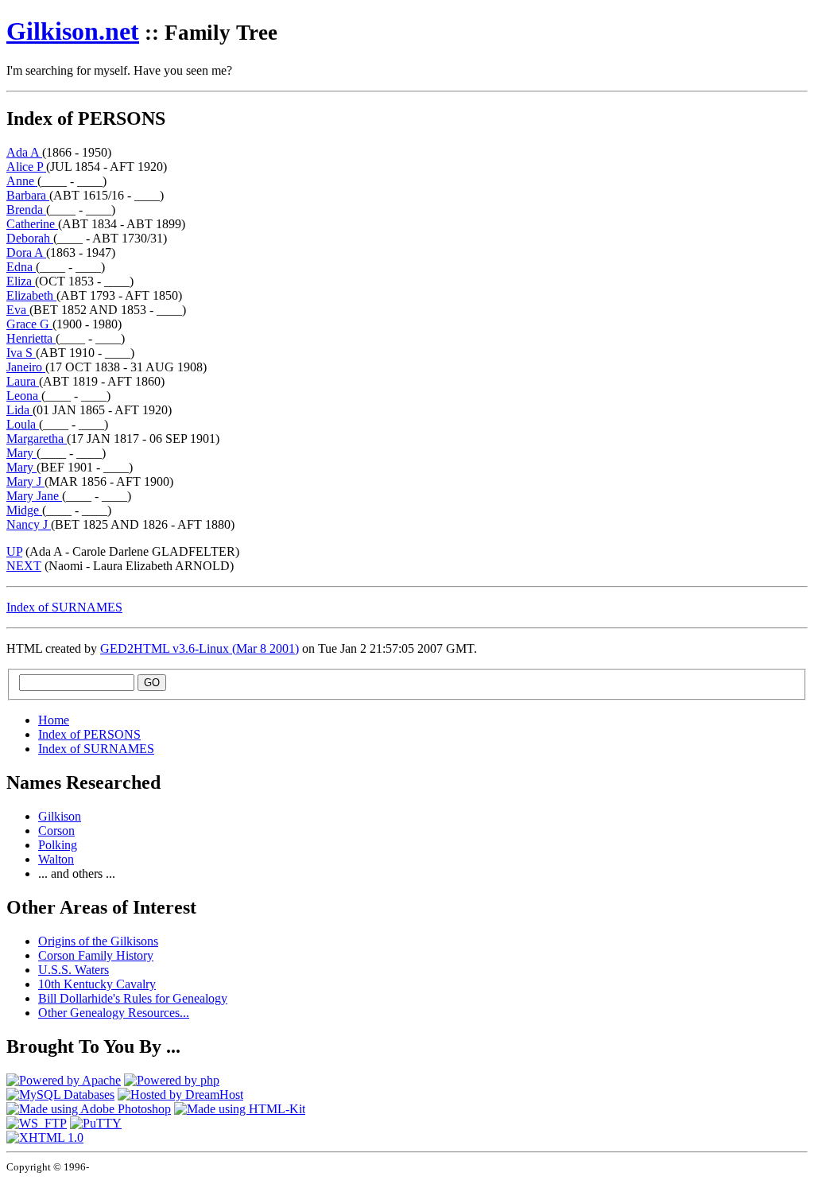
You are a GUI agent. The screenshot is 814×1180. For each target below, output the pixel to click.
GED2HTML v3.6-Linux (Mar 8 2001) (199, 648)
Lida (19, 410)
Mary (21, 453)
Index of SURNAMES (64, 607)
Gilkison (72, 31)
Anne (21, 181)
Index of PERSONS (89, 734)
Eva (17, 309)
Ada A (24, 152)
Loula (22, 424)
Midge (24, 510)
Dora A (26, 252)
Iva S (21, 352)
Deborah (29, 238)
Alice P (26, 166)
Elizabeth (31, 295)
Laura (22, 381)
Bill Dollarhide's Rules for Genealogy (132, 998)
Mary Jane (34, 496)
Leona (23, 395)
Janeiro (25, 367)
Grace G (29, 324)
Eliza (20, 281)
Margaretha (36, 438)
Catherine (32, 224)
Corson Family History (95, 955)
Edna (21, 267)
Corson (56, 830)
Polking (57, 845)
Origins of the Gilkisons (98, 941)
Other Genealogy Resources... (113, 1012)
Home (53, 720)
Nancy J (28, 524)
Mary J (25, 481)
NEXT (23, 566)
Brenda (26, 209)
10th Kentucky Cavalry (97, 984)
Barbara (27, 195)
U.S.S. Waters (73, 969)
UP (14, 551)
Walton (56, 859)
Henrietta (31, 338)
